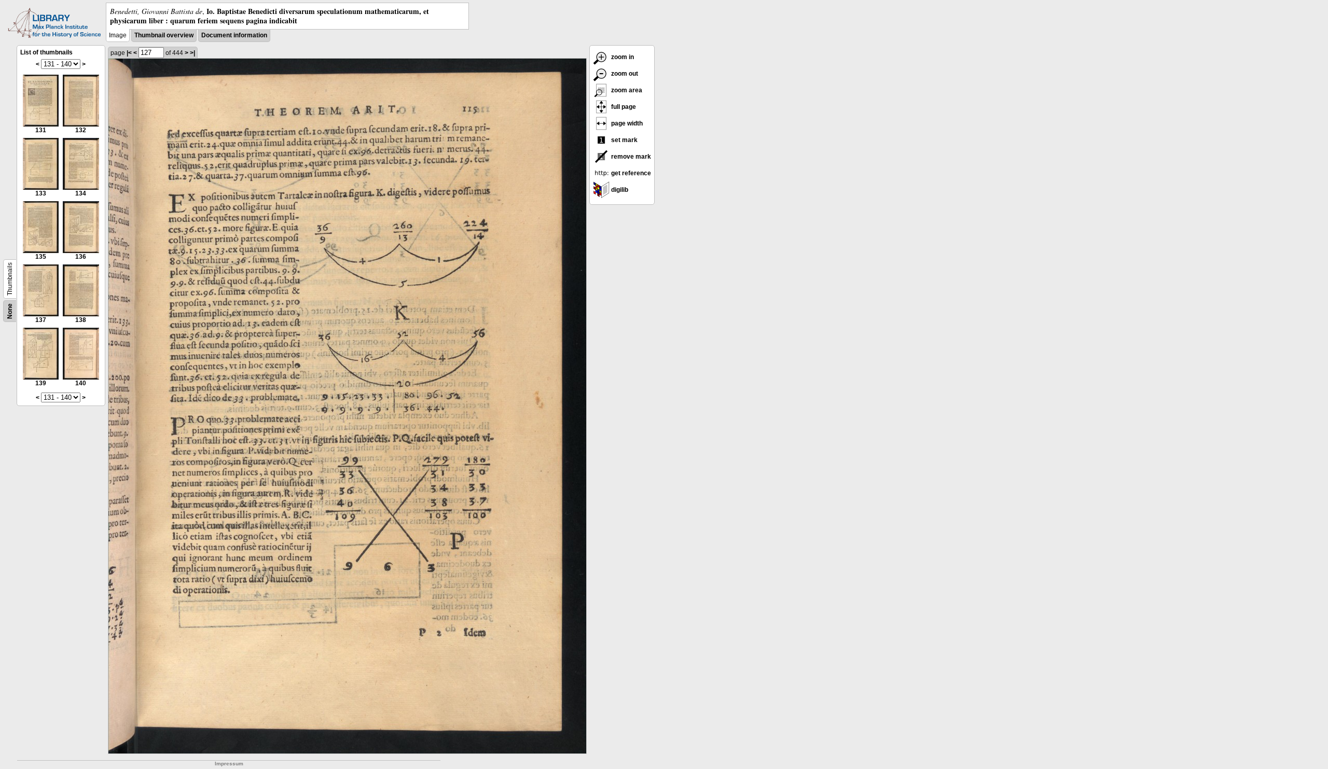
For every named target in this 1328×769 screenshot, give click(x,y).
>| (192, 53)
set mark (624, 140)
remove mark (630, 156)
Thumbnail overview (163, 35)
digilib (619, 189)
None (9, 311)
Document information (234, 35)
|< (129, 53)
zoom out (624, 73)
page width (626, 123)
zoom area (626, 90)
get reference (630, 173)
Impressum (229, 763)
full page (623, 106)
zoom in (622, 57)
